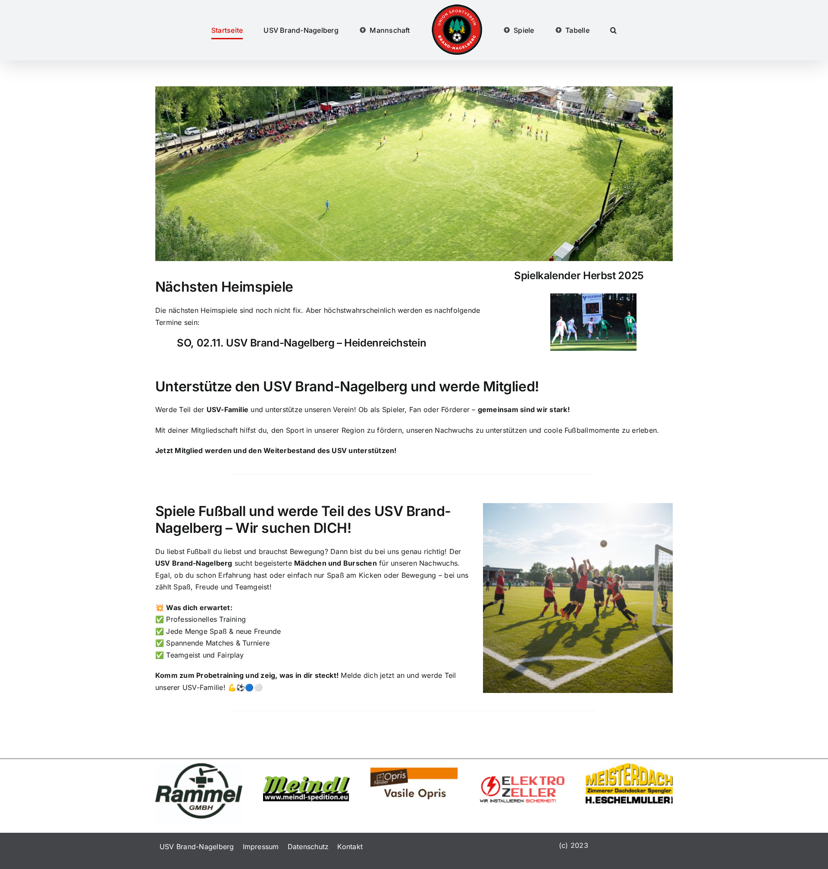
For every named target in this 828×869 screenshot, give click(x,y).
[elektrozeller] (521, 779)
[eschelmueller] (629, 766)
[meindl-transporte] (306, 779)
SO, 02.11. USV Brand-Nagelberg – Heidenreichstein (301, 343)
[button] (578, 30)
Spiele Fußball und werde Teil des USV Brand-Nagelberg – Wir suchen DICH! (303, 519)
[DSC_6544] (593, 297)
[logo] (414, 771)
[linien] (198, 766)
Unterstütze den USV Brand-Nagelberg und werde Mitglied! (347, 386)
